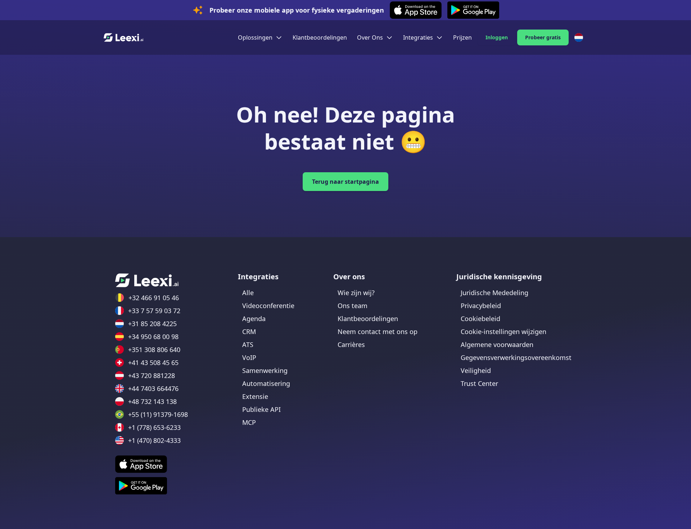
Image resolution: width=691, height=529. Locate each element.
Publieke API (261, 409)
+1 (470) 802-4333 (154, 440)
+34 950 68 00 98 (153, 336)
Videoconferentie (268, 305)
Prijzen (462, 37)
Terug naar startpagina (345, 182)
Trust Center (479, 383)
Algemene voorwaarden (497, 344)
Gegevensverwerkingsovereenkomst (516, 357)
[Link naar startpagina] (147, 280)
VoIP (249, 357)
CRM (249, 331)
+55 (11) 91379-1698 (158, 414)
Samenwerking (265, 370)
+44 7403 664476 (153, 388)
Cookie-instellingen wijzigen (503, 331)
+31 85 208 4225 (152, 323)
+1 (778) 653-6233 (154, 427)
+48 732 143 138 (152, 401)
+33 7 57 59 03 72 (154, 310)
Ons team (352, 305)
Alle (248, 292)
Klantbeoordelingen (320, 37)
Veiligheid (476, 370)
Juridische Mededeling (494, 292)
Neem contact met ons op (377, 331)
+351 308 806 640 (154, 349)
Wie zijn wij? (356, 292)
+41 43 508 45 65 (153, 362)
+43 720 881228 (151, 375)
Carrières (351, 344)
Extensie (255, 396)
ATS (247, 344)
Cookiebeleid (480, 318)
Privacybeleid (481, 305)
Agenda (254, 318)
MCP (249, 422)
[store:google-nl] (141, 485)
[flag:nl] (578, 37)
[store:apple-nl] (141, 464)
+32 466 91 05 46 (153, 297)
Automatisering (266, 383)
